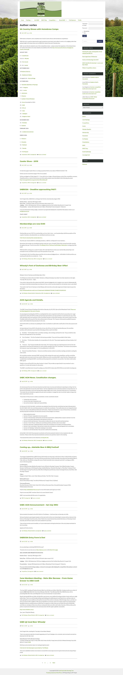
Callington (24, 113)
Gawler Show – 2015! (29, 161)
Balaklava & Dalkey (27, 75)
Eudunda (23, 125)
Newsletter (85, 135)
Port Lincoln (25, 62)
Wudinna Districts (25, 71)
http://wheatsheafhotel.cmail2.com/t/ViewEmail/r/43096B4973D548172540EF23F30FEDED (43, 290)
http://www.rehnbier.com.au (27, 609)
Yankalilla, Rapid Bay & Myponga (29, 84)
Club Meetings (24, 258)
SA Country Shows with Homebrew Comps (39, 29)
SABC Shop (44, 20)
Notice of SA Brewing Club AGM (90, 59)
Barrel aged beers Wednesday (89, 56)
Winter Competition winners (89, 67)
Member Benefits (31, 293)
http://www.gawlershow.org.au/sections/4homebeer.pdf (33, 179)
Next (54, 662)
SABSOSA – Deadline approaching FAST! (38, 189)
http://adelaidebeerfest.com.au (31, 489)
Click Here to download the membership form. (31, 237)
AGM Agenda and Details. (31, 300)
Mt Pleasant (25, 151)
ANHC (84, 116)
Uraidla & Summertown (27, 131)
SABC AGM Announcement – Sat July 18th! (39, 505)
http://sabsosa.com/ (41, 549)
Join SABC (36, 20)
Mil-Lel (24, 108)
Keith (23, 105)
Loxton (25, 90)
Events (84, 126)
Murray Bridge (31, 78)
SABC (29, 154)
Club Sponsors (72, 20)
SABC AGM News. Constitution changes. (38, 378)
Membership (30, 258)
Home (22, 20)
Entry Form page (54, 549)
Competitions (52, 20)
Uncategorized (33, 154)
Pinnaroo (23, 96)
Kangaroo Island (26, 116)
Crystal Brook (24, 55)
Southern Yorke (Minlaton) (27, 98)
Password (84, 28)
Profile (79, 20)
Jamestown (24, 93)
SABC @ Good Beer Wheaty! (32, 622)
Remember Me (86, 32)
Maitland (24, 145)
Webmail (84, 164)
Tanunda (24, 148)
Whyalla (27, 58)
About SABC (62, 20)
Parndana (24, 122)
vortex (30, 33)
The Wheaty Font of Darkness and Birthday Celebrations (53, 245)
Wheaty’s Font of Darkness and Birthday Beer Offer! (44, 266)
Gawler (26, 65)
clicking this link (44, 437)
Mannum (23, 138)
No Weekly (85, 139)
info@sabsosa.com (24, 211)
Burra (23, 102)
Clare (23, 110)
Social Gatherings (86, 151)
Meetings (28, 20)
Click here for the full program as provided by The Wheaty (34, 648)
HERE (29, 642)
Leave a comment (42, 154)
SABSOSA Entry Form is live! (32, 538)
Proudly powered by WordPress (54, 672)
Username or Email (84, 24)
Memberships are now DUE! (32, 224)
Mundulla (23, 142)
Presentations (85, 142)
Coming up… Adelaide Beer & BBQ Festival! (39, 447)
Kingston (25, 87)
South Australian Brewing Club (66, 670)
